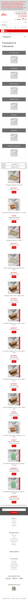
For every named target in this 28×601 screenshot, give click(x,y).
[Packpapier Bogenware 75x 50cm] (14, 232)
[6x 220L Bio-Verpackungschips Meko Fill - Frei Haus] (14, 427)
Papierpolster (14, 68)
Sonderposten (14, 569)
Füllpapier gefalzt (14, 99)
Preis (15, 164)
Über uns (14, 543)
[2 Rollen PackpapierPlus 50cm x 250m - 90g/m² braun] (14, 399)
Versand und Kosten (14, 540)
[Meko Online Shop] (4, 15)
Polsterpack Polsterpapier (14, 146)
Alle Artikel (14, 561)
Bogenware (14, 130)
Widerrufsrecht (14, 541)
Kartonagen (14, 562)
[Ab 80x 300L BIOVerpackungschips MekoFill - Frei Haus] (14, 484)
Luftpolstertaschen (14, 566)
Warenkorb (14, 522)
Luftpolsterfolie (14, 564)
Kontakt (14, 521)
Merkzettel (14, 525)
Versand (17, 189)
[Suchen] (25, 22)
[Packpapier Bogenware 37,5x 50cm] (14, 177)
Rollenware (14, 115)
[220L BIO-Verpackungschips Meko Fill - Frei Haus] (14, 204)
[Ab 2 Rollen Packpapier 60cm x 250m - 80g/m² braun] (14, 343)
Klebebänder (14, 567)
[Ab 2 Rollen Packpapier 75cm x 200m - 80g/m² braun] (14, 371)
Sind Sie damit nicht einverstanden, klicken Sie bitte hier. (13, 8)
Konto (14, 524)
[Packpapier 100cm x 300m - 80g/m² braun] (14, 288)
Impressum (14, 535)
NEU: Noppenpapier (14, 53)
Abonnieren (14, 512)
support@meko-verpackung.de (21, 13)
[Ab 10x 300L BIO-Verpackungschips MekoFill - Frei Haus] (14, 455)
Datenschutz (14, 538)
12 (15, 167)
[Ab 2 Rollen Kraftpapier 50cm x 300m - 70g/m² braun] (14, 315)
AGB (14, 536)
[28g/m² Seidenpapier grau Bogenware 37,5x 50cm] (14, 260)
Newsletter (14, 544)
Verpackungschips (14, 84)
